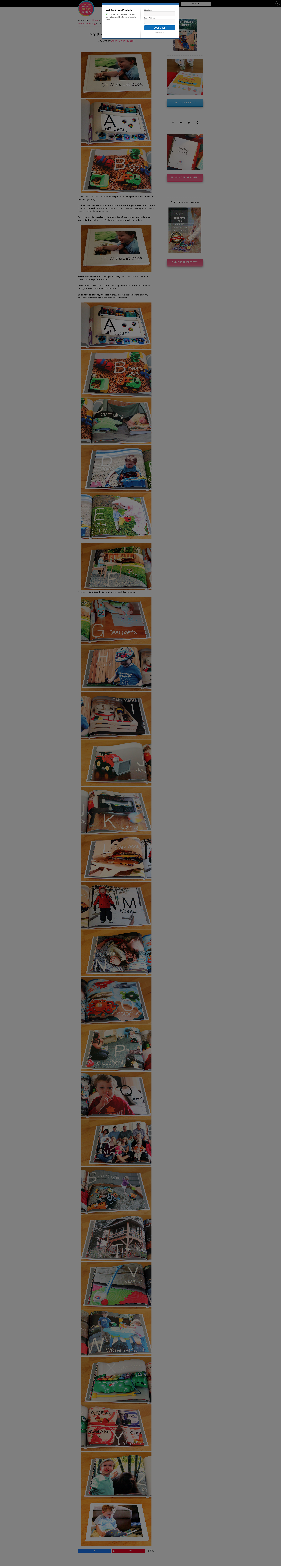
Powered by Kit (159, 32)
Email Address (149, 18)
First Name (148, 10)
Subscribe (159, 27)
